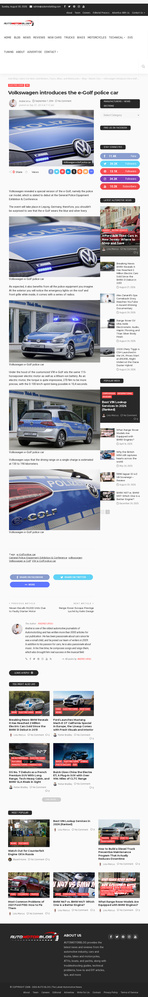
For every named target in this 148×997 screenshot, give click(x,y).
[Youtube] (120, 186)
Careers (86, 12)
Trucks (69, 37)
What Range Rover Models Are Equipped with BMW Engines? (118, 903)
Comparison (109, 393)
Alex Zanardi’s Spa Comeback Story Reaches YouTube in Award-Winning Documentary (127, 302)
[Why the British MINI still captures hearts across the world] (107, 455)
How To (124, 838)
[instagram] (120, 179)
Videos (110, 894)
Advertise (34, 52)
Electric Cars (16, 85)
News (27, 37)
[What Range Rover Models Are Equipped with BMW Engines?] (107, 433)
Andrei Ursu (25, 101)
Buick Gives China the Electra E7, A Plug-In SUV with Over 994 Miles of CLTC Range (72, 775)
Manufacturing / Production (26, 764)
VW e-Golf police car (44, 560)
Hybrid (84, 761)
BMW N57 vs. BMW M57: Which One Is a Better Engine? (128, 496)
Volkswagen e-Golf (20, 560)
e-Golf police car (26, 554)
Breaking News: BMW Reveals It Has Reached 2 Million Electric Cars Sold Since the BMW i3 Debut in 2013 (28, 724)
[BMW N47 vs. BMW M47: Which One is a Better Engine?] (74, 885)
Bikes (81, 37)
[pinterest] (120, 171)
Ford (58, 709)
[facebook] (120, 156)
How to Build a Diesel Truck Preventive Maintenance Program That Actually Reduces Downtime (116, 853)
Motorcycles (97, 37)
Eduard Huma (19, 859)
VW (27, 85)
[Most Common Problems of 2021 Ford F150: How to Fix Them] (29, 885)
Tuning (9, 52)
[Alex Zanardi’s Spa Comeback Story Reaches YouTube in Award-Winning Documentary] (107, 298)
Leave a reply (22, 673)
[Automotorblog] (19, 23)
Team (77, 12)
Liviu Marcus (20, 735)
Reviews (39, 37)
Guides (106, 230)
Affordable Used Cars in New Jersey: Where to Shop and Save (120, 239)
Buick (59, 761)
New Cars (55, 37)
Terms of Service (129, 992)
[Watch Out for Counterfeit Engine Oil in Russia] (29, 833)
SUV (75, 764)
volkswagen (75, 557)
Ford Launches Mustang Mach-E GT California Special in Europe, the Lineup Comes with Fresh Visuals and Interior (73, 724)
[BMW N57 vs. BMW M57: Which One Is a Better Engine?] (107, 495)
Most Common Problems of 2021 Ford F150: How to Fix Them (26, 905)
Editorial (57, 992)
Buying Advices (119, 230)
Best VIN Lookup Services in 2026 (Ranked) (114, 405)
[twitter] (120, 164)
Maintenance (107, 841)
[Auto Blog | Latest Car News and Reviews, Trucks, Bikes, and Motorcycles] (34, 936)
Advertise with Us (121, 12)
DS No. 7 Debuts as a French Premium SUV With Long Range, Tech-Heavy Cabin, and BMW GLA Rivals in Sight (29, 777)
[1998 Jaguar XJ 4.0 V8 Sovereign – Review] (107, 477)
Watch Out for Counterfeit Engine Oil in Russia (26, 852)
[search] (143, 66)
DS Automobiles (20, 758)
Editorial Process (101, 12)
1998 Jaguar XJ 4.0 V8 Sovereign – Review (126, 477)
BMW (14, 712)
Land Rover (106, 887)
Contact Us (137, 12)
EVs (130, 37)
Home (7, 37)
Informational (125, 393)
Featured (16, 761)
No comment (64, 101)
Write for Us (83, 992)
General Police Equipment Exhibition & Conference (38, 557)
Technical (116, 37)
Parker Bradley (65, 735)
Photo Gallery (63, 764)
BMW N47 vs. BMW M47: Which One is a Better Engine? (73, 903)
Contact (50, 52)
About (69, 12)
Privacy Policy (111, 992)
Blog (17, 37)
